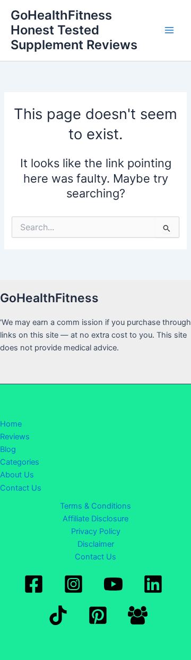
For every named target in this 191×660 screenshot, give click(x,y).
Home (11, 424)
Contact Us (20, 488)
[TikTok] (58, 615)
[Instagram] (73, 584)
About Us (17, 475)
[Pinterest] (98, 615)
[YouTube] (113, 584)
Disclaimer (95, 544)
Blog (8, 449)
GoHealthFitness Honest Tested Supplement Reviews (74, 30)
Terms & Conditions (95, 506)
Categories (19, 462)
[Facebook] (33, 584)
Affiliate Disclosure (95, 518)
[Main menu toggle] (169, 30)
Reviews (15, 436)
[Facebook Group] (137, 615)
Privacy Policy (95, 531)
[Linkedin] (153, 584)
